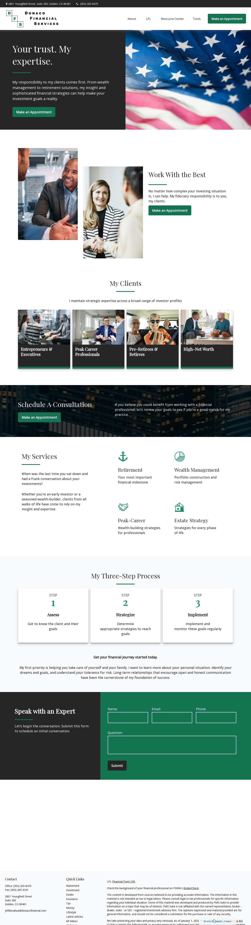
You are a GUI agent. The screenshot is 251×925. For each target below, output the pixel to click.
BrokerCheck (191, 888)
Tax (68, 903)
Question (115, 732)
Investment (73, 890)
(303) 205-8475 (89, 4)
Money (70, 908)
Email (156, 709)
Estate (70, 894)
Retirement (72, 885)
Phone (201, 709)
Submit (117, 765)
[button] (132, 19)
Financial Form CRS (123, 881)
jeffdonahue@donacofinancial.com (25, 910)
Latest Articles (74, 916)
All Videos (72, 921)
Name (112, 709)
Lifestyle (71, 912)
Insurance (72, 899)
